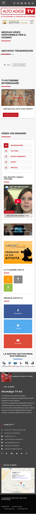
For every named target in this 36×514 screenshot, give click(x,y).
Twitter (18, 324)
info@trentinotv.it (9, 436)
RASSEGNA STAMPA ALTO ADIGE (22, 376)
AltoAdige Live (18, 229)
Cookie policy (17, 506)
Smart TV (8, 278)
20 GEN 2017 (9, 212)
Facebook (18, 309)
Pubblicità (5, 506)
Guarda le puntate (10, 114)
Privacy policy (9, 508)
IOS (18, 278)
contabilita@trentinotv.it (12, 442)
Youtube (18, 339)
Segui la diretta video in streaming (20, 231)
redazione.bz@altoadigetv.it (13, 449)
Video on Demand (19, 65)
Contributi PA (22, 508)
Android (8, 287)
